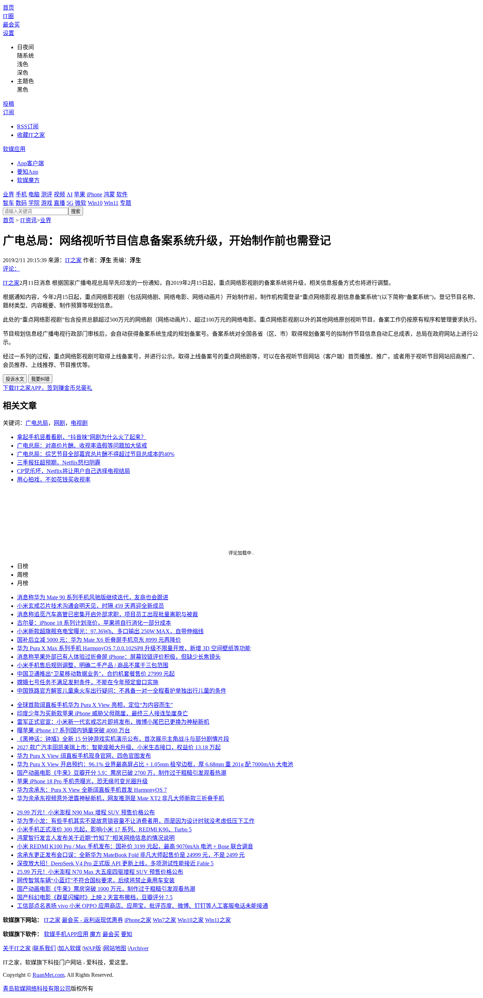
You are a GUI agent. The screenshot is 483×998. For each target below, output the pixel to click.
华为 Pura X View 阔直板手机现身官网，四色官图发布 (84, 756)
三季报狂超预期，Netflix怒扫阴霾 (58, 463)
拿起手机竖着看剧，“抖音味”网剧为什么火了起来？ (81, 437)
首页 (8, 8)
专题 (125, 203)
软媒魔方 (28, 180)
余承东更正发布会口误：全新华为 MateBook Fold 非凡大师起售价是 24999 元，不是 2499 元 (131, 855)
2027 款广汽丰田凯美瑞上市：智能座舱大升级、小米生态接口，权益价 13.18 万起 (119, 747)
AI (69, 194)
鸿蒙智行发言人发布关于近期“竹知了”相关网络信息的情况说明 (96, 838)
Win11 (111, 203)
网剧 (59, 423)
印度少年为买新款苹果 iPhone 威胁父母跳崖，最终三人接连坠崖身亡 (102, 713)
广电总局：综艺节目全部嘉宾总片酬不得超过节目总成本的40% (95, 454)
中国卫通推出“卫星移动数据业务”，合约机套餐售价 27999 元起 (96, 674)
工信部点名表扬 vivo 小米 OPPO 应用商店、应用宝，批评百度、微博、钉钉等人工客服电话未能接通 (142, 906)
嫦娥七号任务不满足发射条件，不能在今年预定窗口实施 (87, 682)
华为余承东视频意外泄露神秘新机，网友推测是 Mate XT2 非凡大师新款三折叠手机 (120, 798)
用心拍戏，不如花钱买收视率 (54, 480)
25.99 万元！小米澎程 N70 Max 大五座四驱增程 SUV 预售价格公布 (100, 872)
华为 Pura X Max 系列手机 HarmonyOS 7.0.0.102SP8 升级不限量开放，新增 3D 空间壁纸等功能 (134, 648)
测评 (46, 194)
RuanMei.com (48, 975)
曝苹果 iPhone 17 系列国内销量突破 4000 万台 (73, 730)
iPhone (94, 194)
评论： (11, 269)
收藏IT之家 (31, 135)
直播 (59, 203)
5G (70, 203)
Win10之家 (191, 920)
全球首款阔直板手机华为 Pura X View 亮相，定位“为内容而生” (95, 705)
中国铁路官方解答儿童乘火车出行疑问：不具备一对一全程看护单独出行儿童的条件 (121, 691)
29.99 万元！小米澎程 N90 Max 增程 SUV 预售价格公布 (86, 812)
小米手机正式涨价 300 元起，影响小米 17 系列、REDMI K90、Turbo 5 (104, 829)
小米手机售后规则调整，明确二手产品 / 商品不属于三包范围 (92, 665)
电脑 (34, 194)
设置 (8, 33)
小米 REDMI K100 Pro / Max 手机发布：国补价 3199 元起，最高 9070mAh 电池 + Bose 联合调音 (135, 846)
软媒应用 (14, 149)
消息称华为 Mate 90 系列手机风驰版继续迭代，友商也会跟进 (92, 597)
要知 (126, 934)
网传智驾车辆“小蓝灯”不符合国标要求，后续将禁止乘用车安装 (96, 880)
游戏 (46, 203)
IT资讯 (28, 220)
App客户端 (30, 163)
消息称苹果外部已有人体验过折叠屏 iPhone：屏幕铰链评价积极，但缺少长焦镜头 (119, 657)
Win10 (95, 203)
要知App (27, 172)
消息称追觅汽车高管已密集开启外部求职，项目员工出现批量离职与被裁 (107, 614)
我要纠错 (40, 379)
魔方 (95, 934)
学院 (34, 203)
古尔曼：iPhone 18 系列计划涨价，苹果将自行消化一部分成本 (94, 623)
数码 (21, 203)
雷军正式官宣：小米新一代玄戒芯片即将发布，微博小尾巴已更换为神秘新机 (113, 722)
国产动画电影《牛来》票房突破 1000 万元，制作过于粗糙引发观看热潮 (106, 889)
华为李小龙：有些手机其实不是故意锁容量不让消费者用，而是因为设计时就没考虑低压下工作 (136, 821)
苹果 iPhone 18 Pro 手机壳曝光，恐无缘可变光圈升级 (82, 781)
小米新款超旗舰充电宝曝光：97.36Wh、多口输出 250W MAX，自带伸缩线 (110, 631)
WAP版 (92, 948)
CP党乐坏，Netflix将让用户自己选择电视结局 (73, 471)
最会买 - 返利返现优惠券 (92, 920)
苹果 (79, 194)
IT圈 (8, 16)
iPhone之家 (137, 920)
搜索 (75, 211)
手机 (21, 194)
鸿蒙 (109, 194)
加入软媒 (69, 948)
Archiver (139, 948)
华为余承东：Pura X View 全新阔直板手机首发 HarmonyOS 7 (92, 790)
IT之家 (73, 260)
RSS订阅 (28, 126)
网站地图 (115, 948)
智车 (8, 203)
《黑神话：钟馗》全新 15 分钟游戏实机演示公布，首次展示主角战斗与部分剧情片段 (123, 739)
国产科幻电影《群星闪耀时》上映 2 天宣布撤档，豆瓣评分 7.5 (95, 897)
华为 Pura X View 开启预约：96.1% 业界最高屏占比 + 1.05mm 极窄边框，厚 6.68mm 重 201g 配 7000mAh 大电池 (155, 764)
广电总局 (36, 423)
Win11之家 (218, 920)
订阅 (8, 112)
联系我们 (44, 948)
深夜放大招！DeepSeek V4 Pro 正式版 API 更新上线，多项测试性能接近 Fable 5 (115, 863)
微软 (80, 203)
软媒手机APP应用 (66, 934)
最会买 (11, 25)
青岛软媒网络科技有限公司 (37, 989)
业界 (8, 194)
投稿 (8, 104)
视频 (59, 194)
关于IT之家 (17, 948)
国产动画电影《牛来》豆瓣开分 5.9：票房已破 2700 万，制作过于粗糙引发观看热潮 (121, 773)
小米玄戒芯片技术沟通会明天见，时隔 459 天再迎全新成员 (90, 606)
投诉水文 (15, 379)
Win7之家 (164, 920)
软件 (122, 194)
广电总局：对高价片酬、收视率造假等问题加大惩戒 (82, 446)
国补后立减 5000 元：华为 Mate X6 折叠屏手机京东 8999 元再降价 (99, 640)
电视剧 (79, 423)
